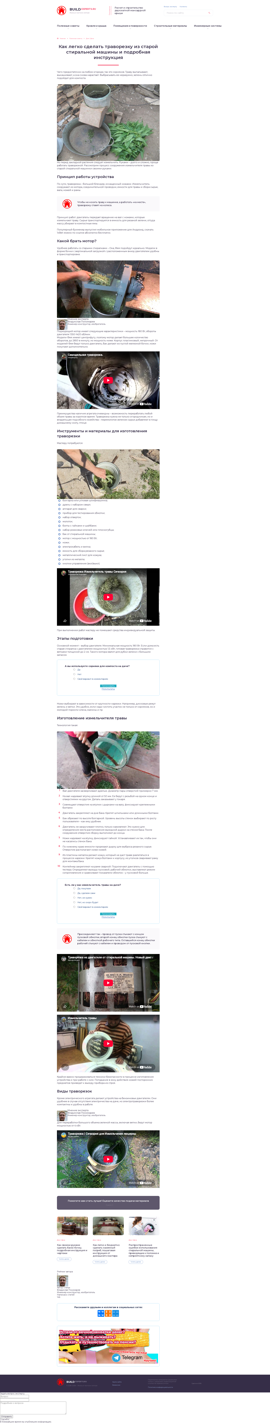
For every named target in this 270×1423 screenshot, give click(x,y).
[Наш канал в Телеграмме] (108, 1362)
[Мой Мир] (115, 1313)
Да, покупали (84, 888)
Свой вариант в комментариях (92, 679)
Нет (79, 674)
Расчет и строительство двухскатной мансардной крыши (130, 10)
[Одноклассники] (108, 1313)
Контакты (183, 7)
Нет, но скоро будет (87, 902)
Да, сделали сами (86, 893)
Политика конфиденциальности (160, 1387)
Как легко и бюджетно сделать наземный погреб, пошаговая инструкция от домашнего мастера (106, 1250)
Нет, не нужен (84, 898)
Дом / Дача (61, 1240)
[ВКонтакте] (101, 1313)
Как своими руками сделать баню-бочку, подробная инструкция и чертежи (72, 1249)
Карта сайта (117, 1382)
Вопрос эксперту (170, 7)
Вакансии (116, 1385)
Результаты (108, 689)
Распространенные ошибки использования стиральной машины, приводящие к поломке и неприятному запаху (144, 1250)
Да (78, 670)
